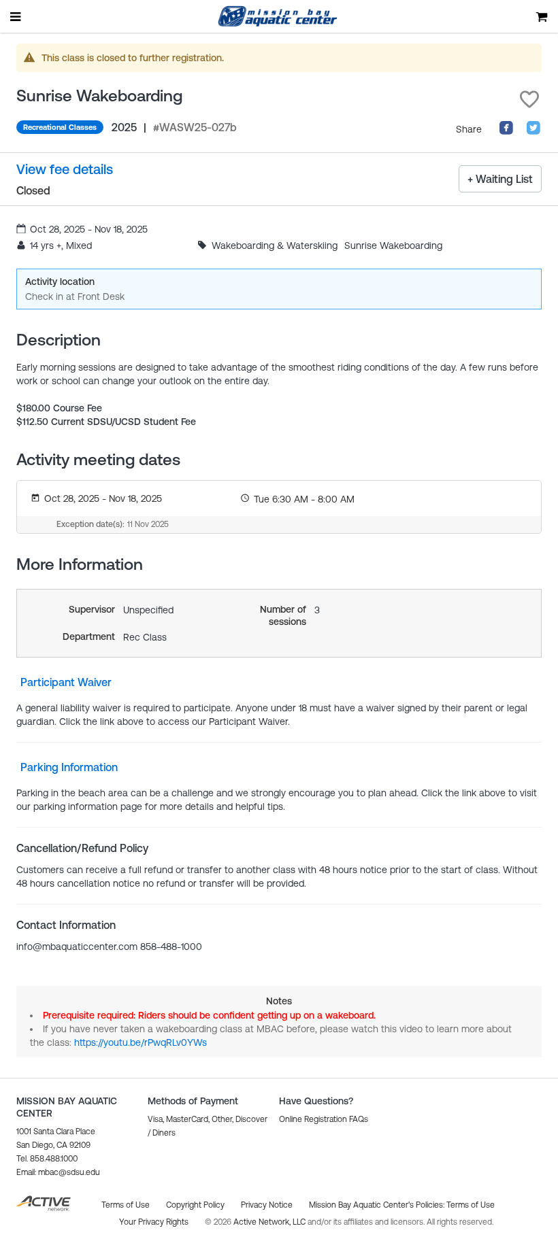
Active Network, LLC (270, 1222)
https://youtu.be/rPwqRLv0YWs (140, 1042)
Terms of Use (470, 1205)
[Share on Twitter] (533, 131)
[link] (64, 170)
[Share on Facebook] (506, 131)
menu (16, 16)
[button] (529, 99)
